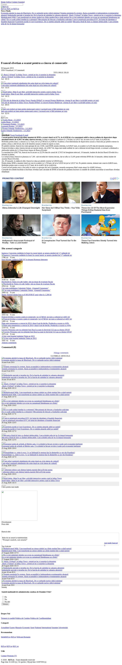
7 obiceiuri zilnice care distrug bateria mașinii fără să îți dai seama (26, 472)
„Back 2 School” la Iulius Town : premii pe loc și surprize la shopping (95, 15)
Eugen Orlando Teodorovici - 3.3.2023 (15, 131)
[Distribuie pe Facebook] (2, 81)
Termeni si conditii (8, 618)
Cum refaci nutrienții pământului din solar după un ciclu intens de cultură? (28, 85)
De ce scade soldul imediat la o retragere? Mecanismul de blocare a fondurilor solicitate (39, 20)
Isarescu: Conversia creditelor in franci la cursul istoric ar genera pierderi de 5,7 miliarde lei (36, 253)
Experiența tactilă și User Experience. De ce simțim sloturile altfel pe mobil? (43, 22)
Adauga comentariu (9, 343)
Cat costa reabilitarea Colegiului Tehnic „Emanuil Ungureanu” (25, 288)
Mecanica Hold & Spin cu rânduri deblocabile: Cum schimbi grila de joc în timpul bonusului (36, 438)
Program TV (12, 656)
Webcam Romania (23, 637)
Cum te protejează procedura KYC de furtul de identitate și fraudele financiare (31, 420)
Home (3, 2)
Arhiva (8, 2)
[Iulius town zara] (19, 520)
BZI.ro (13, 637)
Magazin (18, 628)
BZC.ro (10, 9)
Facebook (19, 135)
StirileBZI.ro (5, 637)
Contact (15, 2)
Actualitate (5, 628)
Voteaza (5, 604)
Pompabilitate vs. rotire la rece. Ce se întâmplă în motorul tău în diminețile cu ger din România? (37, 455)
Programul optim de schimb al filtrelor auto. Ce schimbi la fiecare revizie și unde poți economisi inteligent (41, 446)
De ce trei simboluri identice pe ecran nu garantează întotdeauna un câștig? (29, 403)
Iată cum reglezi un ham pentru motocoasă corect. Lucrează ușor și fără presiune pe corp (34, 111)
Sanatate (55, 628)
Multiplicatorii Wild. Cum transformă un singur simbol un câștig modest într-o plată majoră (35, 17)
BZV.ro (16, 9)
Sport (32, 628)
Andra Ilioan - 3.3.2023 (10, 122)
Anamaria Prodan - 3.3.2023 (11, 126)
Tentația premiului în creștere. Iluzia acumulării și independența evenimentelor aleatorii (34, 369)
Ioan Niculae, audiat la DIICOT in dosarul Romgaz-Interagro (25, 260)
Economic (26, 628)
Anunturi (21, 2)
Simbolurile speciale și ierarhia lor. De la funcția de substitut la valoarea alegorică (37, 15)
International (46, 628)
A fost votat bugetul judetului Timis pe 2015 (18, 336)
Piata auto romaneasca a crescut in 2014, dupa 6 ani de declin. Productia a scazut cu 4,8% (35, 323)
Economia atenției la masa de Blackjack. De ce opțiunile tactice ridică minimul (30, 13)
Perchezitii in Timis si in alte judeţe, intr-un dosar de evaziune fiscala (27, 282)
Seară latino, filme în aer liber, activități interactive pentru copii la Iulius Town (30, 94)
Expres (12, 628)
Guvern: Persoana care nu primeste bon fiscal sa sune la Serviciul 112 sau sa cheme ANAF (36, 330)
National (38, 628)
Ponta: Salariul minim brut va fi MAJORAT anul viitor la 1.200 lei (26, 295)
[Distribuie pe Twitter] (4, 81)
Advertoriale (63, 628)
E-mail (25, 135)
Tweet (12, 135)
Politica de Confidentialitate (40, 618)
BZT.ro (4, 9)
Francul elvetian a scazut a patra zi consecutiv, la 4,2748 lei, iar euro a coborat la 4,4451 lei (36, 317)
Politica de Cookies (22, 618)
